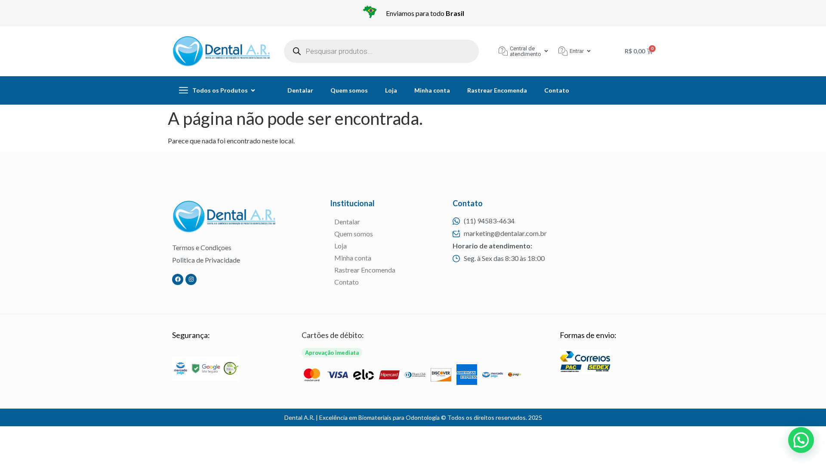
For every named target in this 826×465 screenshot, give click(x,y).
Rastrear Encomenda (497, 90)
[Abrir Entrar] (589, 51)
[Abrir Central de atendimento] (546, 51)
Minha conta (432, 90)
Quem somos (349, 90)
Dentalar (300, 90)
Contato (556, 90)
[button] (801, 440)
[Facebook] (177, 279)
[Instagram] (191, 279)
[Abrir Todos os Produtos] (253, 90)
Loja (391, 90)
